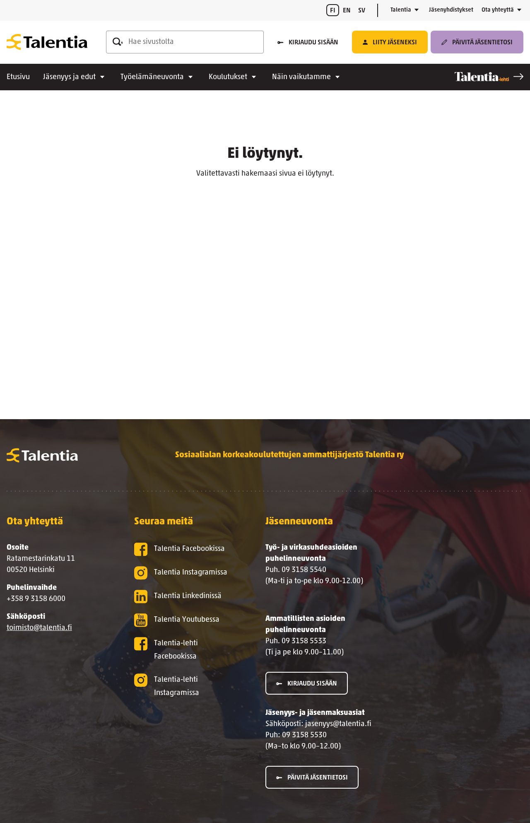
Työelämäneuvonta (152, 77)
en (347, 10)
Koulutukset (228, 77)
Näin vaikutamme (301, 77)
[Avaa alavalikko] (416, 10)
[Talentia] (47, 42)
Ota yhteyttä (498, 10)
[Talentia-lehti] (489, 76)
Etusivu (18, 77)
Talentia (400, 10)
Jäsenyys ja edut (69, 77)
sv (361, 10)
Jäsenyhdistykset (451, 10)
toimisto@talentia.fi (39, 628)
